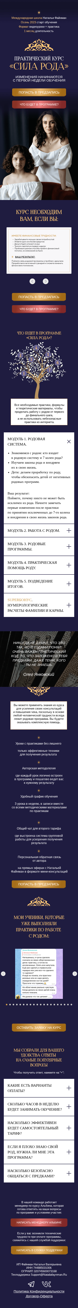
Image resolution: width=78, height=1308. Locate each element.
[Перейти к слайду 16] (57, 1004)
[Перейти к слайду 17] (61, 1004)
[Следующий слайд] (75, 973)
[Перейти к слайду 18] (64, 1004)
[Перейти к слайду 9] (34, 1004)
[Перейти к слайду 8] (30, 1004)
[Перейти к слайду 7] (27, 1004)
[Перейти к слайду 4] (17, 1004)
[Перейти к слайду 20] (71, 1004)
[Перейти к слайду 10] (37, 1004)
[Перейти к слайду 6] (23, 1004)
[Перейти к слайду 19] (68, 1004)
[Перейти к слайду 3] (13, 1004)
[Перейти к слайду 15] (54, 1004)
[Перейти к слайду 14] (51, 1004)
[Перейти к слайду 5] (20, 1004)
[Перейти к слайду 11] (40, 1004)
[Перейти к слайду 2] (10, 1004)
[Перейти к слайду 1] (6, 1004)
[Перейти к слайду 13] (47, 1004)
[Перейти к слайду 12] (44, 1004)
